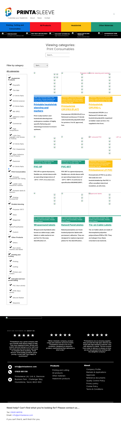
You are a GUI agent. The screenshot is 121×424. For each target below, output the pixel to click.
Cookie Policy (92, 386)
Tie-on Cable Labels (100, 224)
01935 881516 (94, 3)
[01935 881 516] (10, 372)
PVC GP (38, 166)
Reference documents (95, 378)
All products (57, 373)
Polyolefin (69, 99)
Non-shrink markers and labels (42, 218)
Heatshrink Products (94, 163)
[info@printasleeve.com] (10, 367)
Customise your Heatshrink (17, 18)
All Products (45, 25)
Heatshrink (76, 25)
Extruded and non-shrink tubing (42, 161)
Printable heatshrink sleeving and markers (45, 107)
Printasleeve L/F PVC (100, 170)
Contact (47, 18)
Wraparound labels (44, 224)
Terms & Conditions (94, 389)
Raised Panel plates (72, 224)
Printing (40, 101)
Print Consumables (78, 99)
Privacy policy (92, 383)
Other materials (58, 376)
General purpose (101, 161)
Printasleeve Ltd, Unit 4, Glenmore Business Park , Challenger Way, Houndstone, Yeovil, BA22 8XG (29, 379)
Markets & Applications (96, 372)
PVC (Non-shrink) (46, 163)
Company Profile (93, 369)
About (32, 18)
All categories (13, 71)
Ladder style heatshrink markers (42, 97)
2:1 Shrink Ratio (93, 161)
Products (54, 366)
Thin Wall (70, 102)
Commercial (73, 97)
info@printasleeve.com (111, 3)
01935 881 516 (21, 371)
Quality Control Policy (95, 381)
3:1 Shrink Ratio (65, 97)
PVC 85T (66, 166)
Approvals (90, 375)
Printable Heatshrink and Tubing (70, 101)
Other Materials (106, 25)
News (39, 18)
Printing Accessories (48, 101)
